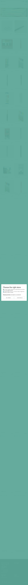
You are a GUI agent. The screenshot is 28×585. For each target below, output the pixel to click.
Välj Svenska (8, 297)
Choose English (19, 297)
